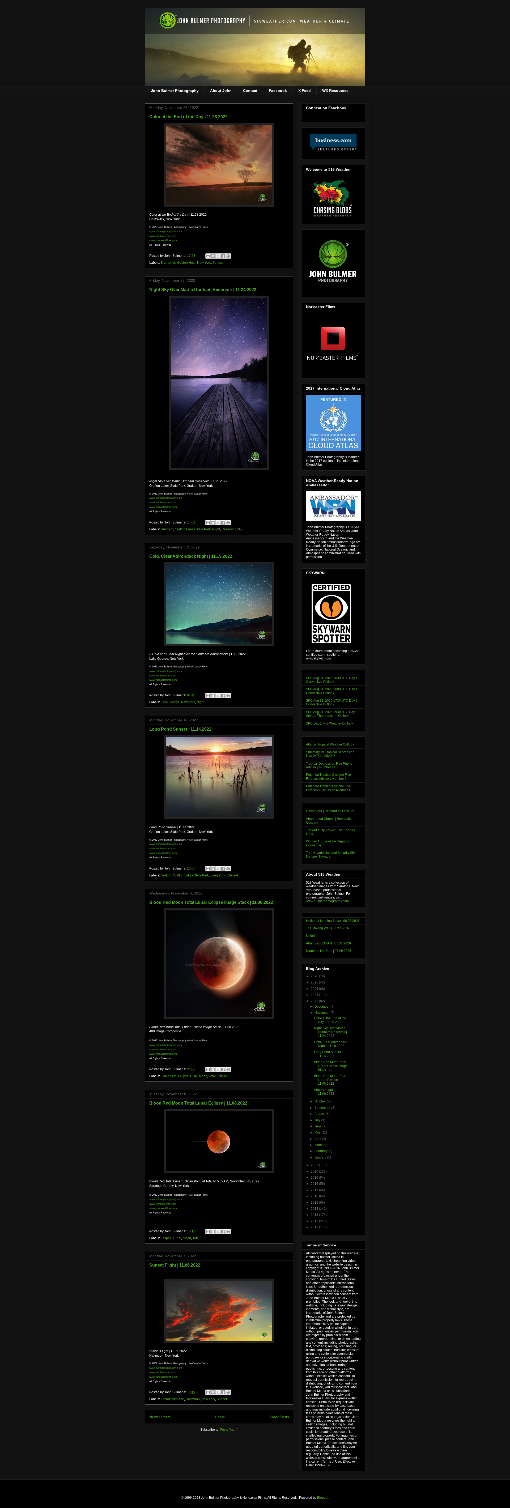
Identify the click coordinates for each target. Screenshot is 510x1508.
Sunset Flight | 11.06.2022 (174, 1265)
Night (216, 529)
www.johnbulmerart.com (162, 236)
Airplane (178, 1399)
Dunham (167, 529)
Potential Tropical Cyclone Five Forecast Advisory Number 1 (328, 776)
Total (196, 1238)
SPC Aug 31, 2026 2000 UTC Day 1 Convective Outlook (332, 691)
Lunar (177, 1238)
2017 (315, 1190)
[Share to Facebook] (223, 256)
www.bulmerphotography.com (327, 901)
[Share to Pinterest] (228, 256)
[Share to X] (218, 256)
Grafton (166, 875)
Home (220, 1417)
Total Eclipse (218, 1076)
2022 (315, 1001)
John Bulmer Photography (175, 90)
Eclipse (183, 1076)
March (319, 1145)
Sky (239, 529)
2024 (315, 989)
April (318, 1139)
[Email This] (208, 256)
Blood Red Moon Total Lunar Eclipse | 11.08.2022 (198, 1103)
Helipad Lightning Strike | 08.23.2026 (333, 921)
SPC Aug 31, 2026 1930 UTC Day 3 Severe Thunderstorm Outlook (332, 714)
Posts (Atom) (229, 1430)
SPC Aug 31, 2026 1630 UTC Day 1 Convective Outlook (332, 680)
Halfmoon (193, 1399)
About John (221, 90)
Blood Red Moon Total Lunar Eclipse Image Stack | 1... (331, 1066)
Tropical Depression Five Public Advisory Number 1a (329, 765)
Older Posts (279, 1417)
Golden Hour (186, 263)
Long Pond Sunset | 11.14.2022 (180, 729)
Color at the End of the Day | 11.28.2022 (188, 116)
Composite (168, 1076)
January (320, 1157)
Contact (250, 90)
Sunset (217, 263)
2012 (315, 1221)
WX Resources (335, 90)
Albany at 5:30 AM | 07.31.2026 (328, 943)
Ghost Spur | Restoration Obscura (330, 811)
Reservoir (228, 529)
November (322, 1013)
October (320, 1101)
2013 (315, 1215)
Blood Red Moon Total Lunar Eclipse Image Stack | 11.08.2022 (211, 902)
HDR (193, 1076)
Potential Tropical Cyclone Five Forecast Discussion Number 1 (328, 788)
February (321, 1151)
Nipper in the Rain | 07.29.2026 (328, 951)
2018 (315, 1184)
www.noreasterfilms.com (163, 240)
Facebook (278, 90)
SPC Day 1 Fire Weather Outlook (329, 723)
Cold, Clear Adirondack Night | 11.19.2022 (190, 556)
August (319, 1114)
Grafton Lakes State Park (193, 529)
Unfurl (310, 936)
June (318, 1126)
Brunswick (168, 263)
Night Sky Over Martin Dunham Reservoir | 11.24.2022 (202, 289)
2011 (315, 1227)
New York (204, 263)
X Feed (304, 90)
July (317, 1120)
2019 (315, 1177)
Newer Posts (160, 1417)
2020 (315, 1171)
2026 (315, 976)
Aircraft (165, 1399)
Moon (203, 1076)
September (322, 1108)
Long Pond (218, 875)
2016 (315, 1196)
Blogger (322, 1498)
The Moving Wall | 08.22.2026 (327, 928)
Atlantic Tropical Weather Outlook (330, 744)
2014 (315, 1209)
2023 (315, 995)
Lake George (170, 702)
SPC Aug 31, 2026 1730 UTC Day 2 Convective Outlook (332, 702)
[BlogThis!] (213, 256)
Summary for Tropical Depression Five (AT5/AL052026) (330, 754)
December (322, 1006)
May (317, 1132)
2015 (315, 1202)
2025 (315, 982)
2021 (315, 1165)
